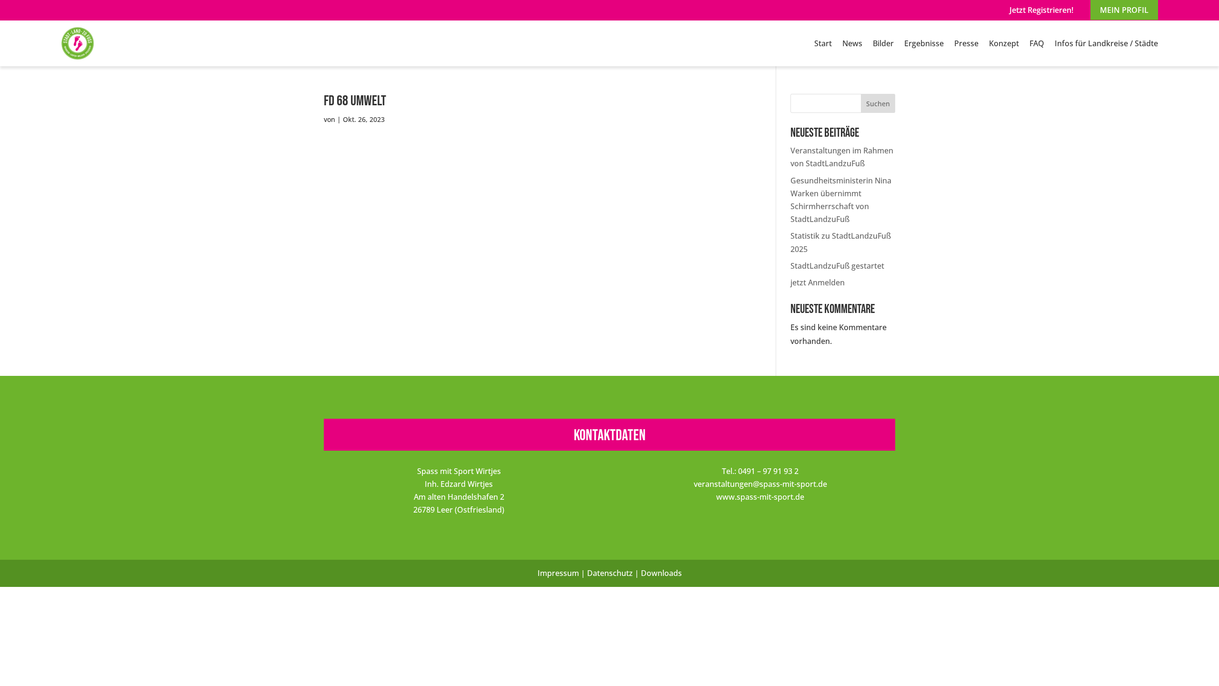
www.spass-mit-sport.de (760, 497)
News (852, 43)
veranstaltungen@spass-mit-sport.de (760, 484)
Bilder (883, 43)
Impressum (558, 573)
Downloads (661, 573)
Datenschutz (610, 573)
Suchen (878, 103)
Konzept (1004, 43)
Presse (966, 43)
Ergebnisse (924, 43)
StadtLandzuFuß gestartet (837, 266)
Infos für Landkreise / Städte (1106, 43)
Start (823, 43)
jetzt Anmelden (817, 282)
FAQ (1036, 43)
